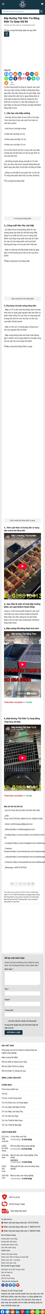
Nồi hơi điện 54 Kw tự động (13, 1066)
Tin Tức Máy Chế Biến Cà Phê (13, 1107)
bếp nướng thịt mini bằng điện (29, 897)
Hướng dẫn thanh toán (9, 1245)
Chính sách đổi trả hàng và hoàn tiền (14, 1257)
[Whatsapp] (6, 78)
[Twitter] (11, 74)
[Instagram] (20, 78)
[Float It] (38, 78)
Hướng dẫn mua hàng (9, 1239)
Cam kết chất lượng (8, 1248)
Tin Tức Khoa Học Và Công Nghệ (15, 1103)
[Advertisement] (22, 927)
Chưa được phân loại (10, 1089)
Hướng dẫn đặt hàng (8, 1242)
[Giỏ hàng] (42, 4)
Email (7, 1000)
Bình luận (9, 969)
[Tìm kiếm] (41, 11)
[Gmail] (24, 78)
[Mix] (36, 74)
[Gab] (33, 78)
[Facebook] (6, 74)
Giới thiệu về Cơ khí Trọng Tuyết (13, 1270)
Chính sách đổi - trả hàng (10, 1260)
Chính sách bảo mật (8, 1263)
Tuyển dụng (5, 1275)
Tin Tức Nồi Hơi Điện (10, 1116)
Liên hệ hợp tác (7, 1272)
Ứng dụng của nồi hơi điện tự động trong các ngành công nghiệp (19, 1051)
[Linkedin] (20, 74)
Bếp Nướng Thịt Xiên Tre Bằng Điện (15, 899)
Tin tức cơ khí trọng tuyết (11, 1098)
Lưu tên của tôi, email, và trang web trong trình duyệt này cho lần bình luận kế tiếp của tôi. (21, 1024)
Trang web (9, 1010)
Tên (7, 989)
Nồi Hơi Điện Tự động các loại (14, 1071)
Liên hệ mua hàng (7, 1278)
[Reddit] (15, 74)
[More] (6, 83)
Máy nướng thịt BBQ (10, 1057)
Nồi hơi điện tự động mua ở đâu (14, 1062)
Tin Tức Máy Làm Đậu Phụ (12, 1111)
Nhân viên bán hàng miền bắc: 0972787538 (21, 1223)
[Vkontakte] (11, 78)
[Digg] (29, 78)
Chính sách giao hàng (9, 1254)
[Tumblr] (15, 78)
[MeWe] (32, 74)
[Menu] (3, 4)
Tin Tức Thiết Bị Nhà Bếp (16, 894)
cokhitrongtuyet (28, 25)
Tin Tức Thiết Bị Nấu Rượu (12, 1120)
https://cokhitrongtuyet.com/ (23, 829)
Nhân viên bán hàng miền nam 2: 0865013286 (22, 1231)
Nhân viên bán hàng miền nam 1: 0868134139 (22, 1227)
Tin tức (23, 892)
